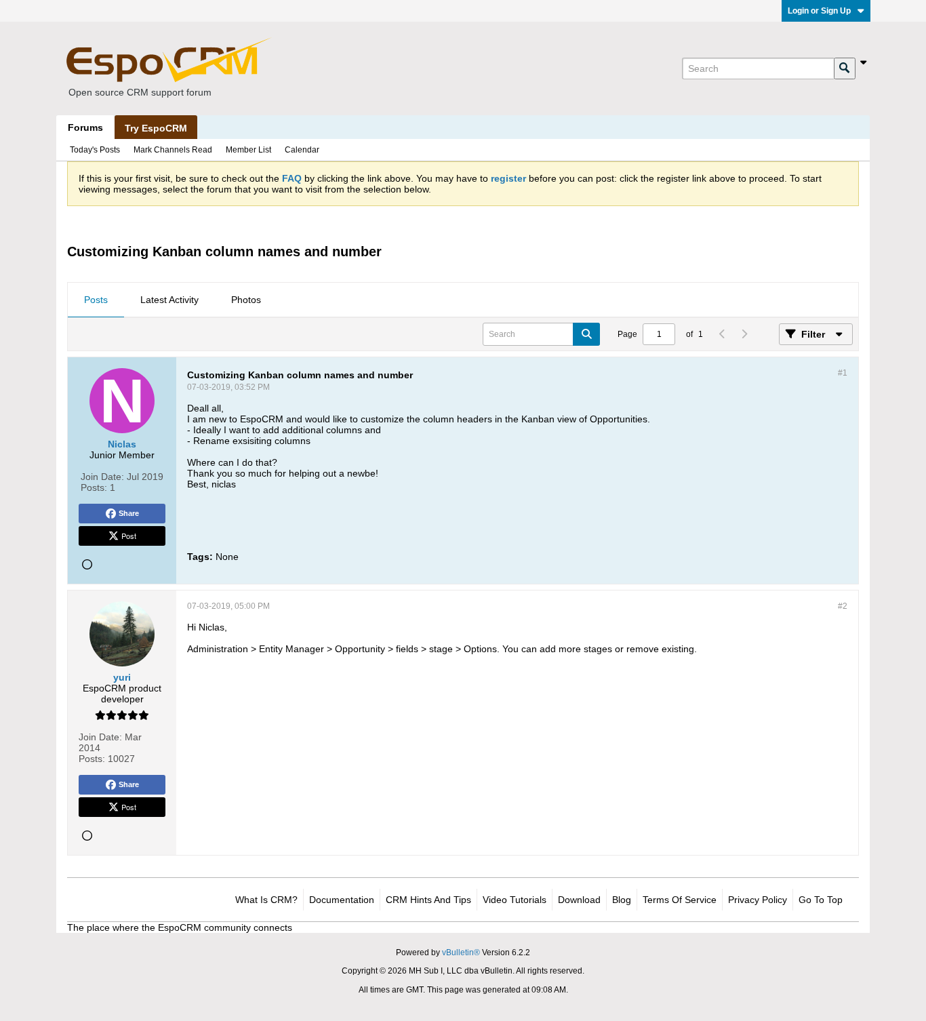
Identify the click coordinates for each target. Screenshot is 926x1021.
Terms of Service (680, 899)
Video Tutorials (514, 899)
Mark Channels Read (173, 150)
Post (128, 535)
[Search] (844, 68)
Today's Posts (95, 150)
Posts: (94, 487)
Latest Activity (169, 299)
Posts (96, 299)
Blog (621, 899)
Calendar (302, 150)
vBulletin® (461, 952)
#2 (842, 606)
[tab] (96, 300)
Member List (248, 150)
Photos (246, 299)
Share (129, 513)
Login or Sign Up (819, 11)
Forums (85, 127)
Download (579, 899)
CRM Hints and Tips (428, 899)
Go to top (821, 899)
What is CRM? (266, 899)
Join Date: (102, 476)
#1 (842, 373)
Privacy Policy (757, 899)
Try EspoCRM (156, 128)
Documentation (341, 899)
